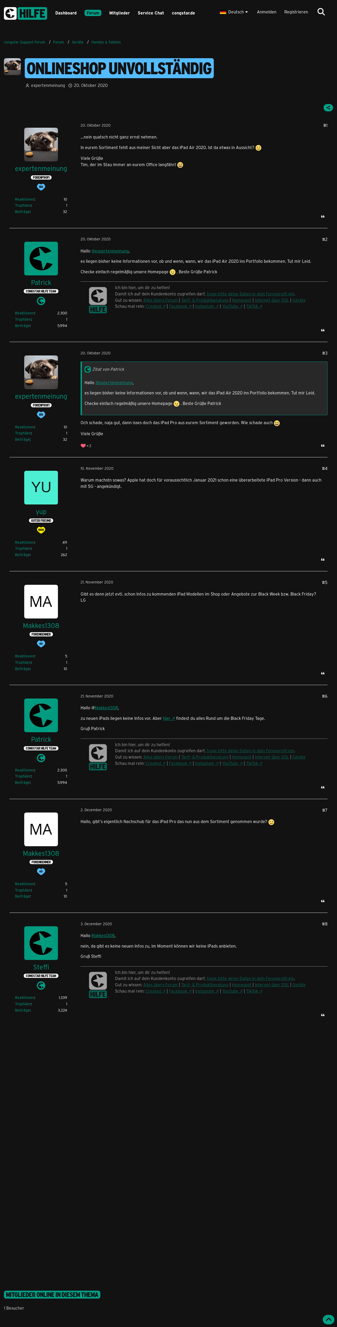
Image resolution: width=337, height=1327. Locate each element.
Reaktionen (24, 199)
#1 (325, 125)
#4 (325, 468)
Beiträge (22, 211)
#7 (325, 810)
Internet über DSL (272, 300)
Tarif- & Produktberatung (205, 300)
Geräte (299, 300)
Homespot (241, 300)
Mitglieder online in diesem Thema (52, 1295)
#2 (325, 239)
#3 (325, 353)
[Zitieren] (323, 216)
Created (153, 306)
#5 (325, 582)
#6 (325, 696)
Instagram (204, 306)
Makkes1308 (106, 707)
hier (167, 718)
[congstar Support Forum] (25, 12)
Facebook (178, 306)
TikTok (252, 306)
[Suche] (321, 11)
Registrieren (296, 11)
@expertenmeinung (110, 251)
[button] (234, 11)
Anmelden (266, 11)
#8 (325, 924)
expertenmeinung (48, 85)
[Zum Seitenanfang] (328, 1319)
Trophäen (23, 205)
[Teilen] (328, 107)
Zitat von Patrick (108, 369)
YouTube (230, 306)
